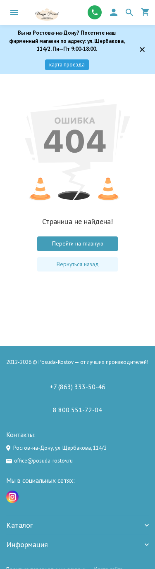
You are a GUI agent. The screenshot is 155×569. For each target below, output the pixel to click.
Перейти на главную (77, 243)
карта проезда (67, 64)
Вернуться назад (78, 264)
